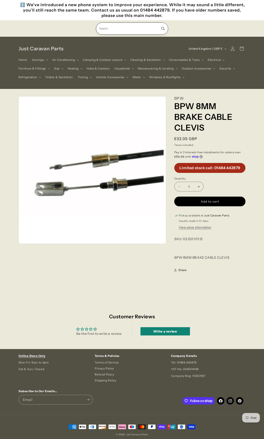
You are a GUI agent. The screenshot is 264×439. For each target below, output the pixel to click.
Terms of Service (107, 362)
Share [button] (182, 270)
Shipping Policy (105, 380)
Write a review (165, 331)
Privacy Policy (104, 368)
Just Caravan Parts (137, 434)
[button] (39, 59)
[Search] (163, 28)
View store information (195, 227)
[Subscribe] (88, 400)
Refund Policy (104, 374)
